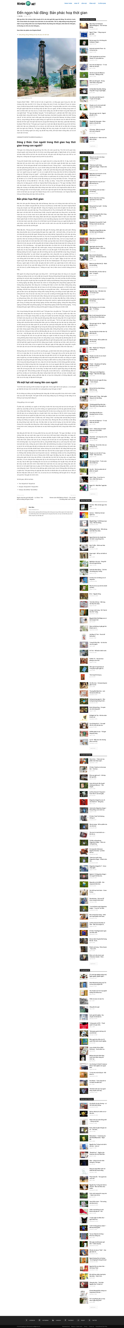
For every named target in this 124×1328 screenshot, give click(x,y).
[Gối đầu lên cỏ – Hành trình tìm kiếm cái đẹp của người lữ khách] (84, 140)
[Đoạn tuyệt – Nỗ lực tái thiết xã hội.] (84, 556)
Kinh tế (76, 3)
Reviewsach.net (66, 1326)
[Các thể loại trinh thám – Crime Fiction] (84, 892)
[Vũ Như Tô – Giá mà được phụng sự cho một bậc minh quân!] (84, 661)
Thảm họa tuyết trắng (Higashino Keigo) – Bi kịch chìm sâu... (98, 166)
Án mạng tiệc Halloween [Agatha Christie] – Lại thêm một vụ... (97, 850)
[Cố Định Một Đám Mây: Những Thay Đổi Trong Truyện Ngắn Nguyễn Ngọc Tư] (84, 91)
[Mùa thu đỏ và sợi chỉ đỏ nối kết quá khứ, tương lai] (84, 588)
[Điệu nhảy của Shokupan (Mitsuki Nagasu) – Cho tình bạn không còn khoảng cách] (84, 26)
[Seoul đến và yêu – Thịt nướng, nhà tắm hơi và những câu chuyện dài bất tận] (84, 1204)
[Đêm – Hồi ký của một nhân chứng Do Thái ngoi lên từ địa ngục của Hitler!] (84, 1163)
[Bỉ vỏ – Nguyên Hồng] (84, 596)
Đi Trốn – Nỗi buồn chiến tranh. (98, 650)
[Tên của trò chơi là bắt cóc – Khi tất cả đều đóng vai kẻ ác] (84, 834)
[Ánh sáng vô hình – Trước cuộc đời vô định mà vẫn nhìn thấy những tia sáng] (84, 463)
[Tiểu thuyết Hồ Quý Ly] (83, 677)
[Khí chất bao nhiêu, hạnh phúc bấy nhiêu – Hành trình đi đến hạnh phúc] (84, 1276)
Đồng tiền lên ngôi (94, 1007)
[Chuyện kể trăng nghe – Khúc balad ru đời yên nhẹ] (84, 124)
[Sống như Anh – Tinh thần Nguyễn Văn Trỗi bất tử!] (84, 1285)
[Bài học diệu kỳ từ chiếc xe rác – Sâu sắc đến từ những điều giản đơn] (84, 1114)
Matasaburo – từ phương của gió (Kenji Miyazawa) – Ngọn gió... (97, 1137)
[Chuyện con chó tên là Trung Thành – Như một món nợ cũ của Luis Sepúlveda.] (84, 455)
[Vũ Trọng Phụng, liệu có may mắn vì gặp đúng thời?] (84, 1301)
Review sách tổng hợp (87, 1099)
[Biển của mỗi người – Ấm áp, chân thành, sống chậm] (84, 83)
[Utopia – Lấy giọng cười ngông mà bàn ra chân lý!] (84, 366)
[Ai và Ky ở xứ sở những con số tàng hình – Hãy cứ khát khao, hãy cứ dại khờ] (84, 580)
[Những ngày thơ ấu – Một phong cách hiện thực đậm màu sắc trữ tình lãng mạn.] (84, 531)
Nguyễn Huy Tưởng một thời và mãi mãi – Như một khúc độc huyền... (97, 1186)
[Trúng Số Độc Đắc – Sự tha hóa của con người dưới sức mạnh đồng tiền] (84, 645)
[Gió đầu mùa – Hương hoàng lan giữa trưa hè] (84, 685)
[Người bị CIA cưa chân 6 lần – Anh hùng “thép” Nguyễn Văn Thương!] (84, 1268)
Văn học (84, 3)
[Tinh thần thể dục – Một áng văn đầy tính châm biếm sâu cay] (84, 604)
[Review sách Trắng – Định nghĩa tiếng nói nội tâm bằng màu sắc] (84, 398)
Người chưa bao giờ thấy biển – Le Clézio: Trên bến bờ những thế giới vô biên (30, 498)
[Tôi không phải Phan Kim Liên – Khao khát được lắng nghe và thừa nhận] (84, 407)
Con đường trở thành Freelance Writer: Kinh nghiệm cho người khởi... (98, 1065)
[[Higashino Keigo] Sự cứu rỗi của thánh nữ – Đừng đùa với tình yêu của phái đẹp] (84, 802)
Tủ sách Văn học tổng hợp (88, 19)
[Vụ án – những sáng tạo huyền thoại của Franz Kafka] (84, 431)
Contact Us (91, 1326)
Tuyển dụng (102, 3)
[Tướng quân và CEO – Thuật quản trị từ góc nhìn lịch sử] (84, 1025)
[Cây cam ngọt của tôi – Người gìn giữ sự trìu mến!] (84, 115)
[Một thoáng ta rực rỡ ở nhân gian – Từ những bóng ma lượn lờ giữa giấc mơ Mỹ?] (84, 309)
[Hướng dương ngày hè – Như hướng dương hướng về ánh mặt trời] (84, 701)
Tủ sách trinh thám (86, 754)
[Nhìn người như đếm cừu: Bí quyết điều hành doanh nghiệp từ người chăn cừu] (84, 1042)
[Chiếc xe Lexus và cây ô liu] (84, 1001)
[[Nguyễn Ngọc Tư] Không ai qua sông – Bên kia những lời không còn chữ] (84, 523)
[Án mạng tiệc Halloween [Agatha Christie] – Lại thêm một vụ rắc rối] (84, 851)
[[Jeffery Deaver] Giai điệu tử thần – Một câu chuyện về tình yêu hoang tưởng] (84, 925)
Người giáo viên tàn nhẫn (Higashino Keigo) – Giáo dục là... (97, 248)
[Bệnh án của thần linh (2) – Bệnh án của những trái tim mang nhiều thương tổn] (84, 266)
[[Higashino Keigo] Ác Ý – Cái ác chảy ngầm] (84, 868)
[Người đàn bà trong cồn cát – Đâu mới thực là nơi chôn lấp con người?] (84, 184)
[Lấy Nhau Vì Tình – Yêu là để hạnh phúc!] (84, 637)
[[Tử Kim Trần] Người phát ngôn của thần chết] (84, 933)
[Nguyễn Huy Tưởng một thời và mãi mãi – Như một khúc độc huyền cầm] (84, 1187)
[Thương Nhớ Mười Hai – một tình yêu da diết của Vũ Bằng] (84, 693)
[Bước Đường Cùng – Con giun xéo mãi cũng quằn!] (84, 709)
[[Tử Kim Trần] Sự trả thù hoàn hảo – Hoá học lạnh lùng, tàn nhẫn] (83, 769)
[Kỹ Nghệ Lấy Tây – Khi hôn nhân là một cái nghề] (84, 718)
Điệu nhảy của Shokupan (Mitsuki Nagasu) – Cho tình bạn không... (98, 25)
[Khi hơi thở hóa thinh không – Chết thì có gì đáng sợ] (84, 390)
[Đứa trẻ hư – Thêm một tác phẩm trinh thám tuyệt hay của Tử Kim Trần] (84, 761)
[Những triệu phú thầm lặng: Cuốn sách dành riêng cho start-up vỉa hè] (83, 1058)
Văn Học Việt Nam (86, 500)
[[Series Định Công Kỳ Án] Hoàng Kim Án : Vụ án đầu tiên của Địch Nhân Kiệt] (84, 941)
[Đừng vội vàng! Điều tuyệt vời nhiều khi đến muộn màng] (84, 1171)
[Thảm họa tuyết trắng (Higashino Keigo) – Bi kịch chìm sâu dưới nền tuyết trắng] (84, 167)
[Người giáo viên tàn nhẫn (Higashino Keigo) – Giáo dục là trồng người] (84, 249)
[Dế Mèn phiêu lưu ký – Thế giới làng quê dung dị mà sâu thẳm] (84, 734)
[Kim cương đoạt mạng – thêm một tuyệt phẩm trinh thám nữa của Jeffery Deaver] (84, 917)
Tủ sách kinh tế (85, 970)
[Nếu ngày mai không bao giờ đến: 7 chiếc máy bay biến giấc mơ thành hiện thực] (84, 1244)
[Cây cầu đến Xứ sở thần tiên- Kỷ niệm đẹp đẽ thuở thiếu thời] (84, 334)
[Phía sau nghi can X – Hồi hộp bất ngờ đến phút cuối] (84, 777)
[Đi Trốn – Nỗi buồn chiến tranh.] (84, 653)
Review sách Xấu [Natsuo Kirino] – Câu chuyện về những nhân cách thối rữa (63, 498)
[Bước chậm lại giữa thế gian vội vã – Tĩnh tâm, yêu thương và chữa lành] (84, 1130)
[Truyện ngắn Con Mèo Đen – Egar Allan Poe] (84, 1220)
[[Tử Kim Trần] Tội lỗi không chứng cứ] (84, 818)
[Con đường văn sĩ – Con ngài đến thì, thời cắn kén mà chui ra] (84, 726)
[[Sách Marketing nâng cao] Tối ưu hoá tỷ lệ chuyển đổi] (84, 985)
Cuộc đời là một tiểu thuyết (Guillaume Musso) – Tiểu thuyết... (97, 785)
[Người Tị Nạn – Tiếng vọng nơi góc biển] (84, 34)
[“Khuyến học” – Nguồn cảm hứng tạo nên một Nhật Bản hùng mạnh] (84, 1155)
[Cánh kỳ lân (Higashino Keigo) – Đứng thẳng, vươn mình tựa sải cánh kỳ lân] (84, 810)
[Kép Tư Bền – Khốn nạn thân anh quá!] (84, 547)
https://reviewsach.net (34, 509)
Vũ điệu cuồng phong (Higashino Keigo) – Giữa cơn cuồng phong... (97, 842)
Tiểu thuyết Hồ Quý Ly (95, 675)
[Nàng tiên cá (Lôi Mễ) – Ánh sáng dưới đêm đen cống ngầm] (84, 884)
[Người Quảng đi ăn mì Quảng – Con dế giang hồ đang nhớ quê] (84, 1260)
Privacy (85, 1326)
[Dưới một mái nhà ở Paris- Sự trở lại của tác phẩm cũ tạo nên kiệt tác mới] (84, 51)
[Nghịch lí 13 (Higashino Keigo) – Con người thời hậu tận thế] (84, 876)
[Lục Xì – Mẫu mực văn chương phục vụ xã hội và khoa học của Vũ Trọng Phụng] (84, 742)
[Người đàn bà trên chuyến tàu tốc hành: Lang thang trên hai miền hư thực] (84, 539)
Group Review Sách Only (101, 1326)
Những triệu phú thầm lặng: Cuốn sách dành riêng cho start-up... (96, 1057)
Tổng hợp (92, 3)
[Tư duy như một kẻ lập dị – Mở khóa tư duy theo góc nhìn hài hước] (84, 1075)
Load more (92, 146)
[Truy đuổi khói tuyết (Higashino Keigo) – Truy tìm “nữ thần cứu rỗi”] (84, 909)
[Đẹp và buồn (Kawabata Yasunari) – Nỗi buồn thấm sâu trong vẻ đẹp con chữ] (84, 257)
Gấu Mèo (20, 16)
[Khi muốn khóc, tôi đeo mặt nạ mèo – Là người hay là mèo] (84, 274)
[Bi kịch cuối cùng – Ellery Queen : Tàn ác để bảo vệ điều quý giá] (84, 949)
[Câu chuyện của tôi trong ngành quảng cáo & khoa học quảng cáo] (84, 993)
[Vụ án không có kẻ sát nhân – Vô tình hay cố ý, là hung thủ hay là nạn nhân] (84, 192)
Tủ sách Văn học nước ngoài (88, 286)
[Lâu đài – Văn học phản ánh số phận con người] (84, 471)
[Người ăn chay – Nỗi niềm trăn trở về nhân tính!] (84, 293)
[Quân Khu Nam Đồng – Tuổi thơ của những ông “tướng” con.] (84, 572)
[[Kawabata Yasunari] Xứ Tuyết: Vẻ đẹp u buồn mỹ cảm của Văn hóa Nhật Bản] (84, 224)
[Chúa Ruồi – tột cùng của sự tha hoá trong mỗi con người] (84, 439)
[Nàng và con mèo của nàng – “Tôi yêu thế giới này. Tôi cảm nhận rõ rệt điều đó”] (84, 159)
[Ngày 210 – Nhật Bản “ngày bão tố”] (84, 488)
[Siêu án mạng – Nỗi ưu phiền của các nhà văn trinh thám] (84, 342)
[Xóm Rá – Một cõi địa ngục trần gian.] (84, 507)
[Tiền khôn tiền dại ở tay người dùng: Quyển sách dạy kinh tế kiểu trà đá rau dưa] (84, 1091)
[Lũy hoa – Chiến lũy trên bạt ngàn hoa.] (84, 515)
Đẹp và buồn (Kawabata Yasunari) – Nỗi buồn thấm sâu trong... (97, 256)
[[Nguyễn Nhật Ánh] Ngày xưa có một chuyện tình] (84, 620)
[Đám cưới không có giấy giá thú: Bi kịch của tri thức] (84, 628)
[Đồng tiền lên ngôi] (84, 1009)
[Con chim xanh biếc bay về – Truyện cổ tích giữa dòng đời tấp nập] (84, 99)
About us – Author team (76, 1326)
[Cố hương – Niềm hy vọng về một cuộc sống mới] (84, 132)
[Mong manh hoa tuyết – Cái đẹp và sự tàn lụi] (84, 208)
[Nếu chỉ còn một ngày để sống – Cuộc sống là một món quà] (84, 382)
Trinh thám (68, 3)
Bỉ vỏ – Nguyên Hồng (95, 594)
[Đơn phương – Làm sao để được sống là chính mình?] (84, 901)
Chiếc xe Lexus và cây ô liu (96, 999)
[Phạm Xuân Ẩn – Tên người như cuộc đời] (84, 1179)
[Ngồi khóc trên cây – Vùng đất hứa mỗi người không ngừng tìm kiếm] (84, 564)
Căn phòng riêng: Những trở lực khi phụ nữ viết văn (34, 34)
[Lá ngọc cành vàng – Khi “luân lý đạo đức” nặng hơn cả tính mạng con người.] (84, 612)
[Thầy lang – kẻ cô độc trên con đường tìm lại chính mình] (84, 447)
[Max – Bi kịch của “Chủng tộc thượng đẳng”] (84, 350)
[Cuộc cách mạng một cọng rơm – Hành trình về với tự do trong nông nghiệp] (84, 1195)
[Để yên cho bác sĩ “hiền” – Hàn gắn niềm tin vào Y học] (84, 1252)
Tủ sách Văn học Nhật (87, 152)
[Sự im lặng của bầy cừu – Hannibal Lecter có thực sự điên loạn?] (84, 415)
